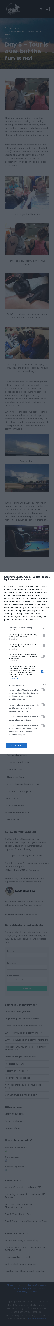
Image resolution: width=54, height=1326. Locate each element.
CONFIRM (16, 745)
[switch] (43, 635)
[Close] (48, 577)
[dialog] (27, 663)
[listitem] (27, 629)
